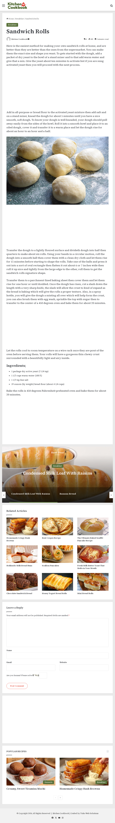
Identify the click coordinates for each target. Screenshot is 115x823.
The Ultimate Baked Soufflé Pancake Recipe (90, 539)
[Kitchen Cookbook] (17, 5)
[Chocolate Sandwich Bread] (22, 582)
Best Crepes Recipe (51, 538)
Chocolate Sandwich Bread (19, 593)
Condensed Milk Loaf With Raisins (57, 473)
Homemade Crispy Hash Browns (18, 539)
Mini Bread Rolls (85, 593)
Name (9, 650)
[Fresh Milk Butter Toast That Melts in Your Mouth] (93, 554)
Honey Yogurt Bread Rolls (54, 593)
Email (9, 662)
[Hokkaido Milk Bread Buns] (22, 554)
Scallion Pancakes (50, 565)
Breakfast (19, 19)
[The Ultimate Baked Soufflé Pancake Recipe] (93, 526)
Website (63, 662)
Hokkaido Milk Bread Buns (19, 565)
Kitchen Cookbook (19, 39)
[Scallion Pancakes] (57, 554)
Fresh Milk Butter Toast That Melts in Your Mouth (90, 567)
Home (11, 19)
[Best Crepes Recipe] (57, 526)
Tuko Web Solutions (89, 813)
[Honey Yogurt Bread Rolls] (57, 582)
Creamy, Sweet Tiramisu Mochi (25, 788)
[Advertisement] (57, 89)
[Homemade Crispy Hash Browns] (22, 526)
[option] (57, 475)
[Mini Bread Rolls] (93, 582)
